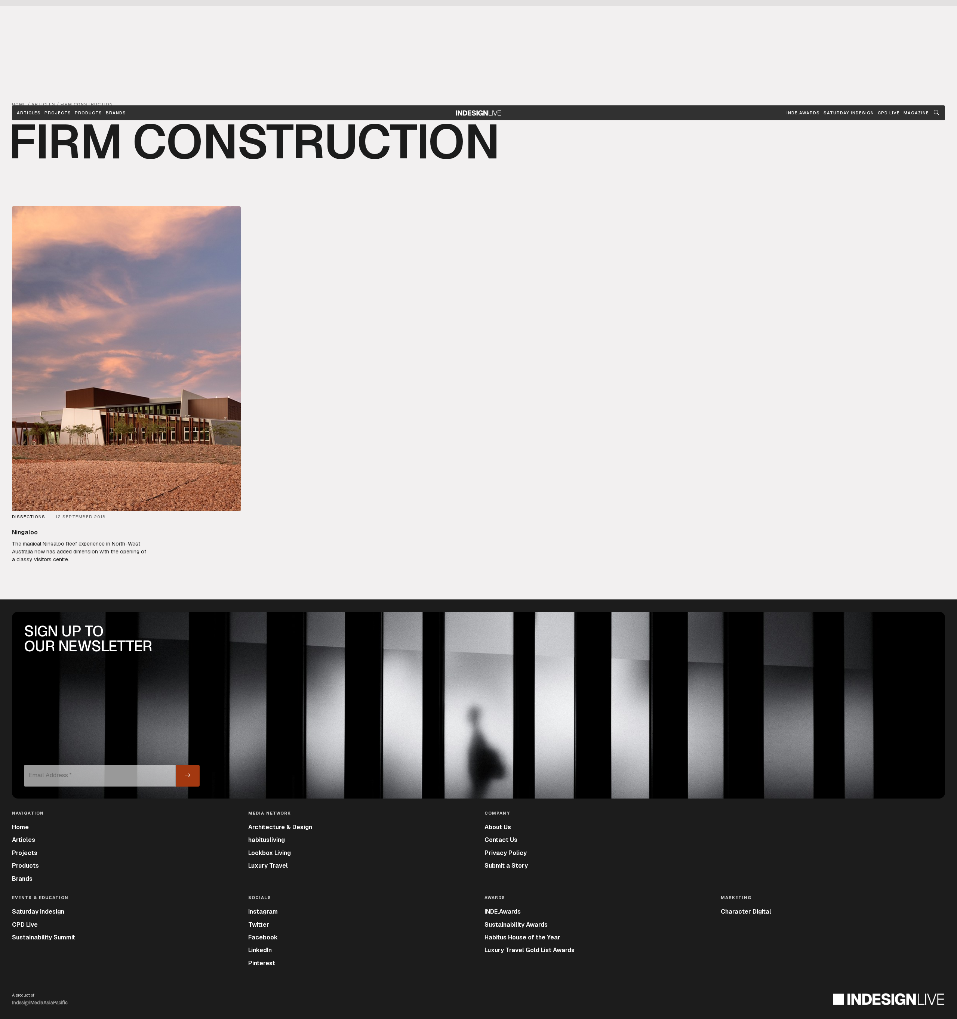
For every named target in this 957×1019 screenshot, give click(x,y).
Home (20, 827)
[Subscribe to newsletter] (188, 776)
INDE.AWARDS (803, 112)
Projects (57, 112)
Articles (29, 112)
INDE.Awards (502, 911)
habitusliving (266, 840)
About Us (497, 827)
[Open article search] (936, 113)
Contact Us (500, 840)
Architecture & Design (280, 827)
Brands (116, 112)
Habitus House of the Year (522, 937)
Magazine (916, 112)
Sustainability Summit (43, 937)
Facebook (263, 937)
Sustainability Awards (516, 925)
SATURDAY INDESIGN (849, 112)
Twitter (258, 925)
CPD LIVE (889, 112)
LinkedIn (260, 950)
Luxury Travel (268, 866)
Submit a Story (506, 866)
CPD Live (25, 925)
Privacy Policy (505, 853)
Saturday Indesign (38, 911)
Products (88, 112)
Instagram (263, 911)
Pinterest (261, 963)
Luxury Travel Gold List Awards (529, 950)
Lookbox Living (269, 853)
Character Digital (746, 911)
